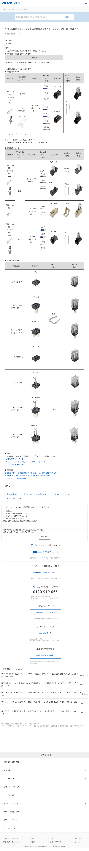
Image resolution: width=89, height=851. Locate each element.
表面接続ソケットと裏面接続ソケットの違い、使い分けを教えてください (31, 473)
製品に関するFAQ (22, 9)
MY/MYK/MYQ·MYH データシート (16, 459)
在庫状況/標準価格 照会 (45, 655)
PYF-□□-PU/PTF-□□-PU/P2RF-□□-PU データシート (25, 462)
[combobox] (44, 17)
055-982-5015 (44, 596)
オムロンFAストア (44, 633)
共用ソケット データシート (15, 464)
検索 (67, 17)
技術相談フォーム (49, 572)
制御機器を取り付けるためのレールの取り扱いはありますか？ (27, 475)
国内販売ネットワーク (44, 612)
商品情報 (11, 9)
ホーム (4, 9)
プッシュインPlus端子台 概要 (15, 478)
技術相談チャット (49, 552)
